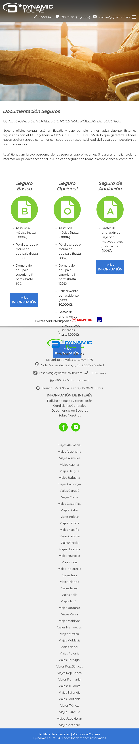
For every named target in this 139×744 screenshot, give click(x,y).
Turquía (69, 712)
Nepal (69, 647)
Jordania (69, 608)
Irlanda (69, 582)
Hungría (69, 556)
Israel (69, 588)
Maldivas (69, 621)
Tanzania (69, 699)
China (69, 497)
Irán (69, 575)
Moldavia (69, 640)
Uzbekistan (69, 718)
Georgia (70, 536)
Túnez (69, 705)
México (69, 634)
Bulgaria (69, 477)
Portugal (70, 660)
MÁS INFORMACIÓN (24, 300)
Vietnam (69, 725)
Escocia (69, 523)
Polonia (69, 653)
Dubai (69, 510)
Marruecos (69, 627)
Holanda (69, 549)
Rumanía (69, 679)
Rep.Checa (69, 673)
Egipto (69, 516)
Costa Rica (69, 503)
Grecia (70, 543)
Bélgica (69, 471)
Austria (69, 464)
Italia (69, 595)
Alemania (69, 445)
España (69, 530)
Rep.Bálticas (69, 666)
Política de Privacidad (54, 734)
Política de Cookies (86, 734)
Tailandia (69, 692)
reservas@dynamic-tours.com (117, 17)
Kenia (69, 614)
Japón (69, 601)
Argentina (69, 451)
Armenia (69, 458)
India (69, 562)
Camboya (69, 484)
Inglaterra (69, 569)
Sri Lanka (69, 686)
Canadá (69, 490)
